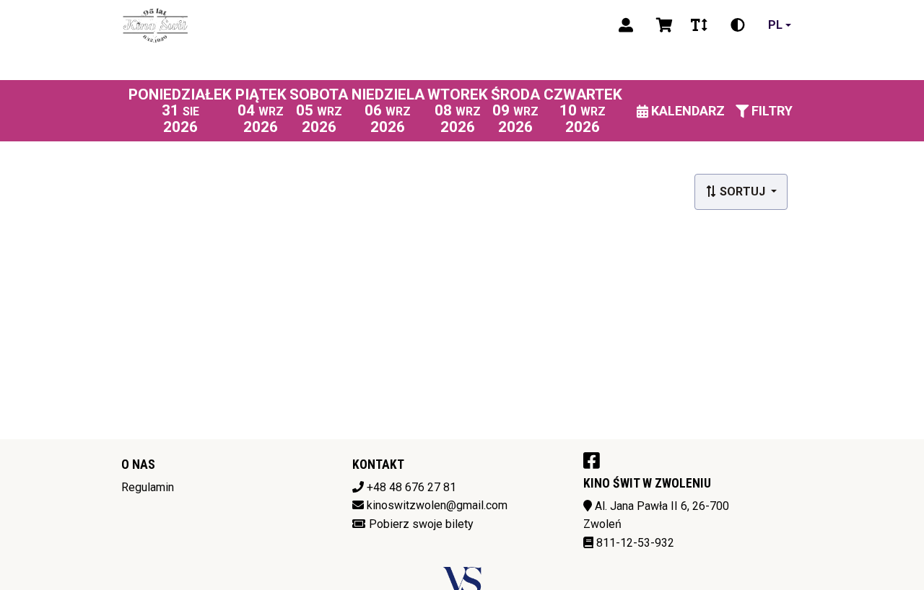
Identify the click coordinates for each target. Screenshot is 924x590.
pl (775, 25)
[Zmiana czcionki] (699, 25)
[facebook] (591, 460)
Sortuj (742, 191)
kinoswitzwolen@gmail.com (437, 505)
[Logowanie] (626, 25)
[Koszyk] (662, 25)
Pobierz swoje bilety (421, 524)
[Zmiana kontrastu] (738, 25)
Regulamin (147, 487)
